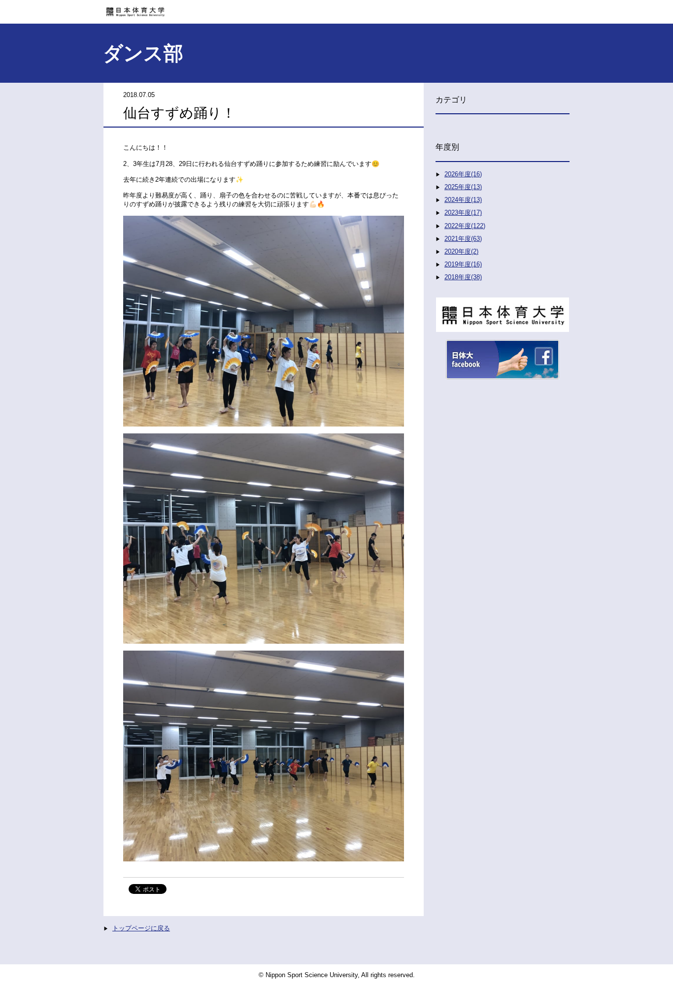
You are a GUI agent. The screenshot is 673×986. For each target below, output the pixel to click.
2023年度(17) (463, 212)
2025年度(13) (463, 187)
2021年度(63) (463, 238)
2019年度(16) (463, 264)
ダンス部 (143, 53)
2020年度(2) (461, 251)
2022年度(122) (464, 226)
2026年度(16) (463, 174)
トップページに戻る (141, 928)
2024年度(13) (463, 199)
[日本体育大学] (336, 8)
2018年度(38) (463, 277)
